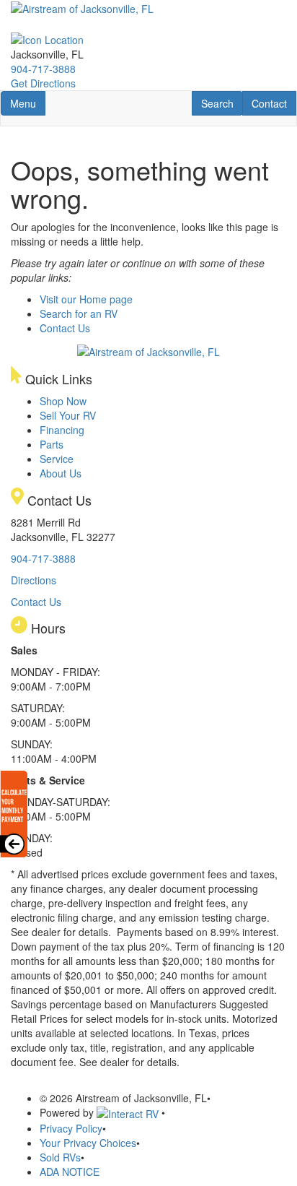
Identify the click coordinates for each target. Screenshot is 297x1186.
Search (221, 103)
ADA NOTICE (69, 1171)
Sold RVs (60, 1157)
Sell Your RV (68, 415)
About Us (60, 473)
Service (57, 458)
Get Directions (43, 83)
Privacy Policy (71, 1128)
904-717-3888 (43, 68)
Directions (33, 580)
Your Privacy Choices (88, 1142)
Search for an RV (79, 313)
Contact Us (65, 328)
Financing (62, 430)
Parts (51, 444)
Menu (27, 103)
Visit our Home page (86, 299)
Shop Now (63, 401)
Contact (273, 103)
